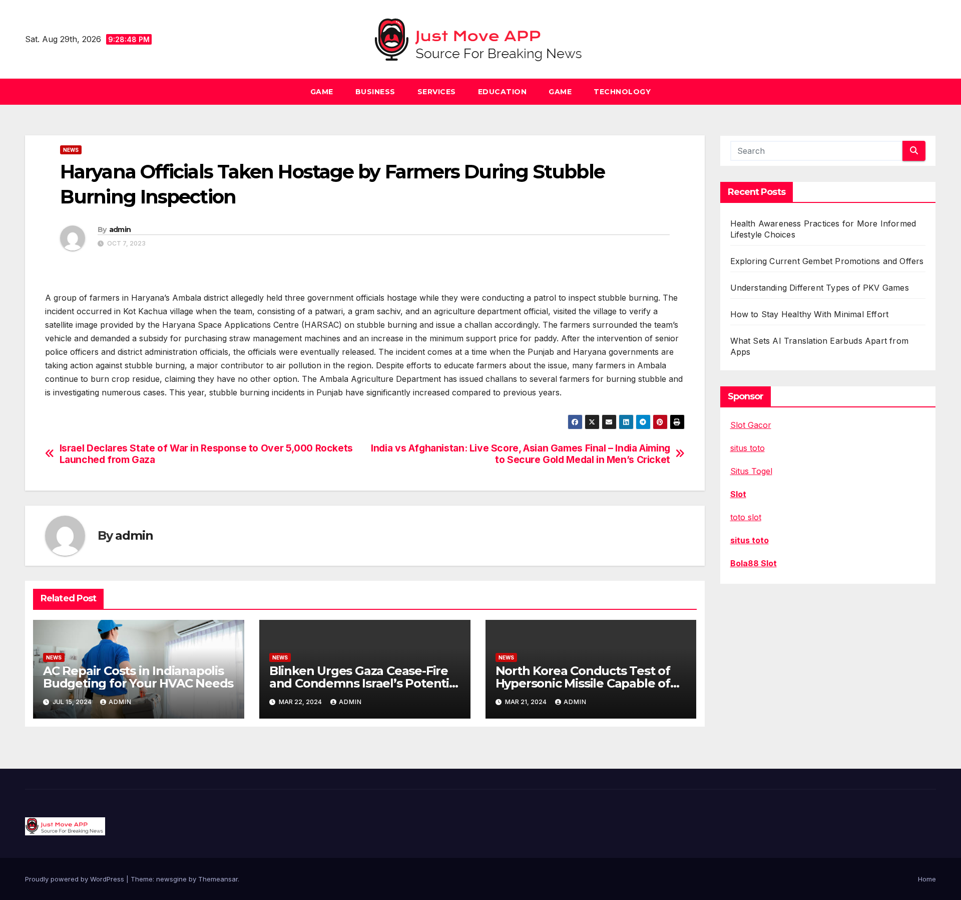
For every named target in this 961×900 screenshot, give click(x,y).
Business (375, 91)
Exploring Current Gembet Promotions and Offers (827, 261)
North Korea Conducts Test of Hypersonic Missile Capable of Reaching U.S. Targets (583, 683)
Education (502, 91)
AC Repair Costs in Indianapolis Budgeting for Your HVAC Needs (138, 677)
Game (321, 91)
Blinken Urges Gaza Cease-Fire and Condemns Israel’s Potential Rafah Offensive (364, 683)
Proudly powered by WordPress (75, 879)
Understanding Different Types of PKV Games (819, 288)
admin (120, 229)
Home (927, 879)
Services (436, 91)
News (71, 150)
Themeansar (218, 879)
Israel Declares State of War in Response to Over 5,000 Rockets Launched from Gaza (206, 454)
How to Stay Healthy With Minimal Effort (809, 314)
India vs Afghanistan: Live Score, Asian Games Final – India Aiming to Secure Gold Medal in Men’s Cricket (520, 454)
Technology (622, 91)
